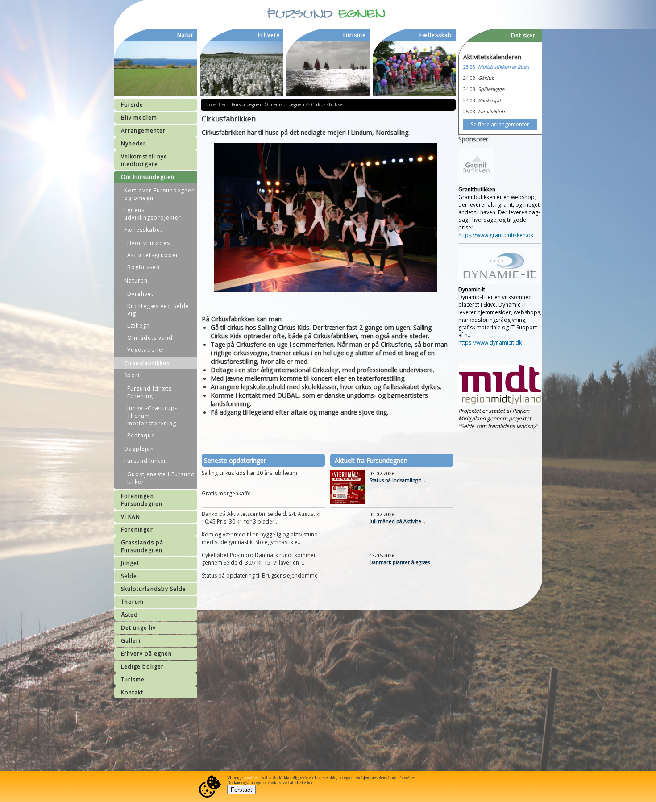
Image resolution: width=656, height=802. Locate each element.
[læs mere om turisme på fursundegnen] (328, 68)
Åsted (129, 615)
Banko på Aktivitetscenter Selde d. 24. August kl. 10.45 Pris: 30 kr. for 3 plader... (262, 517)
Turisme (133, 679)
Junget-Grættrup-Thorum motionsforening (152, 415)
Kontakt (132, 692)
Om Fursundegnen (147, 177)
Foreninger (137, 529)
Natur (185, 35)
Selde (129, 576)
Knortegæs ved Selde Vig (158, 309)
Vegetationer (146, 349)
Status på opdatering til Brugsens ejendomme (260, 575)
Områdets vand (150, 337)
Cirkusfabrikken (147, 363)
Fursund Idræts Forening (149, 392)
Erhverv (269, 35)
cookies (251, 777)
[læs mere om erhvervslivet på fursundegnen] (241, 68)
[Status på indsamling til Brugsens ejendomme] (347, 502)
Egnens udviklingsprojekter (152, 213)
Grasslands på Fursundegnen (142, 546)
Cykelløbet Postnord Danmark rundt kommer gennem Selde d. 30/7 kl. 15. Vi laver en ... (259, 558)
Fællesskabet (143, 229)
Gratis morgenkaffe (226, 493)
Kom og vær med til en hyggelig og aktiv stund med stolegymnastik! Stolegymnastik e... (260, 538)
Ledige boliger (142, 666)
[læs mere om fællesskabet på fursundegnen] (414, 68)
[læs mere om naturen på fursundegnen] (155, 68)
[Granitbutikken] (476, 182)
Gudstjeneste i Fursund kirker (161, 478)
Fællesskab (435, 35)
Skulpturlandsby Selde (153, 589)
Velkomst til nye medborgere (144, 160)
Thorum (132, 602)
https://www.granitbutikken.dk (495, 235)
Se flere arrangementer (500, 124)
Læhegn (138, 325)
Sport (132, 375)
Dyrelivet (140, 294)
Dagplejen (139, 449)
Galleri (131, 640)
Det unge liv (138, 628)
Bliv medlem (139, 117)
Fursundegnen (248, 104)
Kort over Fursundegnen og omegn (159, 194)
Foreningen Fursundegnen (141, 499)
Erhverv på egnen (146, 653)
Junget (130, 563)
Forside (132, 104)
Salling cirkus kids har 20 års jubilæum (249, 473)
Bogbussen (143, 267)
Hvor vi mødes (148, 243)
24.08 (469, 78)
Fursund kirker (145, 461)
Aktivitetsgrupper (153, 255)
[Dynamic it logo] (499, 282)
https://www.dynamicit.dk (490, 342)
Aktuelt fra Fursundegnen (371, 460)
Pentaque (141, 435)
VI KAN (130, 516)
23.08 (469, 66)
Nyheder (133, 143)
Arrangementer (143, 130)
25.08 (469, 111)
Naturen (136, 280)
